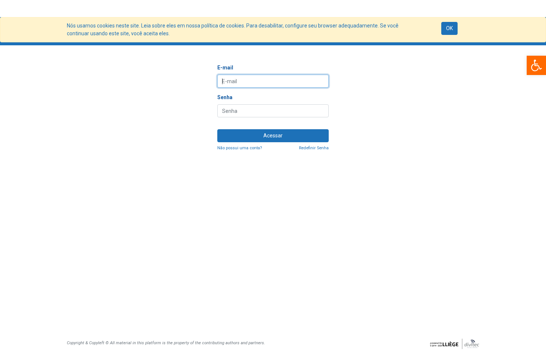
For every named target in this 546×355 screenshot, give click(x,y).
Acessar (273, 136)
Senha (225, 97)
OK (449, 28)
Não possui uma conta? (239, 148)
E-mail (225, 68)
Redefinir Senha (314, 148)
